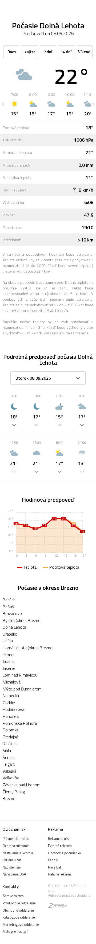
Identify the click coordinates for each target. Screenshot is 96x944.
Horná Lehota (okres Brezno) (28, 647)
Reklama (55, 829)
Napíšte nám (12, 867)
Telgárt (9, 764)
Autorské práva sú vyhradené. (69, 895)
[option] (14, 104)
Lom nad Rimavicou (20, 675)
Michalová (12, 682)
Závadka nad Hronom (22, 784)
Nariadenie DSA (14, 874)
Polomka (10, 730)
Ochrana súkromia (16, 845)
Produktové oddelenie (19, 903)
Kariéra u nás (12, 860)
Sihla (7, 750)
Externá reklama (60, 845)
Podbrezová (13, 709)
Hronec (9, 654)
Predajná (10, 737)
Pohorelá (11, 716)
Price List (54, 867)
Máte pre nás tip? (15, 931)
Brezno (9, 798)
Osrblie (9, 702)
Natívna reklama (59, 874)
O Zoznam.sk (14, 829)
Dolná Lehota (14, 627)
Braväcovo (12, 613)
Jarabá (8, 661)
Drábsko (10, 634)
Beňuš (8, 606)
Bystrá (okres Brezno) (22, 620)
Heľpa (8, 640)
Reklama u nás (58, 838)
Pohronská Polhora (20, 723)
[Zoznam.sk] (57, 906)
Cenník (53, 860)
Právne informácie (16, 838)
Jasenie (9, 668)
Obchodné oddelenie (18, 910)
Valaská (9, 771)
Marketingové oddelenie (21, 924)
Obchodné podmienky (64, 853)
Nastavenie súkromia (18, 853)
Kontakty (11, 886)
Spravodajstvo (13, 895)
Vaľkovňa (11, 778)
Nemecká (11, 695)
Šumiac (9, 757)
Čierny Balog (14, 791)
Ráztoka (10, 743)
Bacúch (9, 599)
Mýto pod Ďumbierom (22, 689)
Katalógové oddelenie (19, 917)
